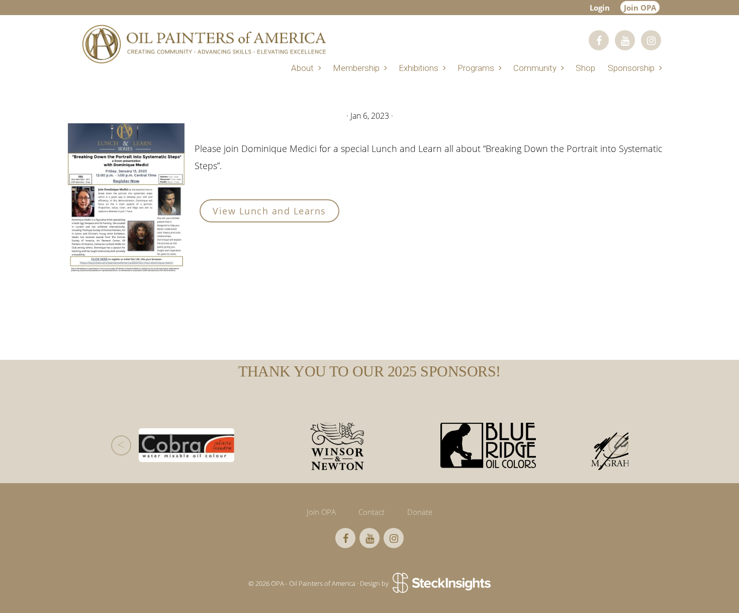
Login (600, 8)
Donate (419, 512)
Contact (371, 512)
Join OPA (640, 8)
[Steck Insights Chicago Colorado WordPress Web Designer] (440, 583)
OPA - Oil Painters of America (203, 44)
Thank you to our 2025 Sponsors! (369, 371)
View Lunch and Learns (269, 211)
